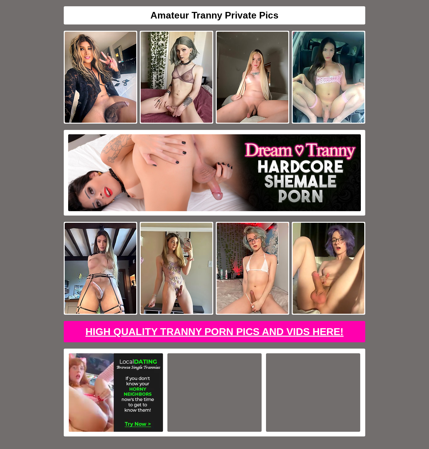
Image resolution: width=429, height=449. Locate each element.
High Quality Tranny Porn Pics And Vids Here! (214, 331)
